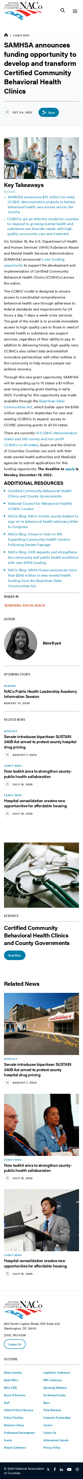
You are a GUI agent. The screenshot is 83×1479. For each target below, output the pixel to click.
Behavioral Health (19, 605)
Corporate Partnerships (57, 1417)
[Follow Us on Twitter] (48, 1469)
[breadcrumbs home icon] (6, 35)
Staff (6, 1402)
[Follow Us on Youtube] (69, 1469)
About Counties (13, 1372)
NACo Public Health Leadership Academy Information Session (40, 693)
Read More (14, 955)
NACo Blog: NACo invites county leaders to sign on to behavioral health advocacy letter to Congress (43, 521)
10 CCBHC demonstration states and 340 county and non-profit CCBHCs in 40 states (40, 438)
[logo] (23, 19)
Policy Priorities (13, 1417)
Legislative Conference (56, 1372)
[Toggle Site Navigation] (75, 11)
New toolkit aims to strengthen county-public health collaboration (38, 773)
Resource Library (14, 1425)
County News (21, 35)
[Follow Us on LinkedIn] (61, 1469)
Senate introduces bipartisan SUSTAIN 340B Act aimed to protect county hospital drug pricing (40, 742)
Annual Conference (15, 1447)
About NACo (11, 1380)
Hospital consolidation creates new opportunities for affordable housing (35, 803)
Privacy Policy (52, 1447)
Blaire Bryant (52, 643)
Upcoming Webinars (55, 1387)
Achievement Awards (56, 1440)
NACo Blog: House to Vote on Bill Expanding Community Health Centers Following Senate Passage (39, 539)
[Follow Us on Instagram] (77, 1469)
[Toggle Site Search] (62, 11)
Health (40, 605)
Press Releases (52, 1410)
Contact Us (14, 1344)
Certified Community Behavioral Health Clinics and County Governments (39, 493)
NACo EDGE (10, 1387)
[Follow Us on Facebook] (55, 1469)
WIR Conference (52, 1380)
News (46, 1402)
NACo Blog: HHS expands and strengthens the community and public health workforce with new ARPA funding (43, 557)
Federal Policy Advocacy (18, 1410)
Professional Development (19, 1432)
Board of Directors (14, 1395)
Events (8, 1440)
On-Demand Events (54, 1395)
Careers (47, 1425)
